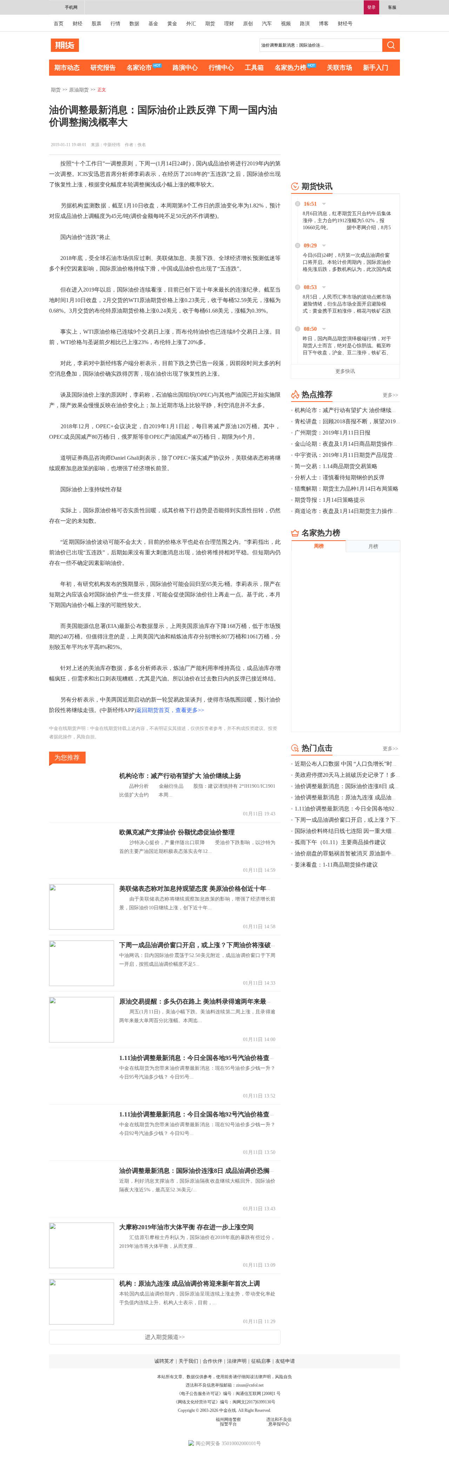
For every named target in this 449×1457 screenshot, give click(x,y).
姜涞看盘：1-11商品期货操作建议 (336, 865)
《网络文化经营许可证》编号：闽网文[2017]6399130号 (224, 1402)
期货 (210, 23)
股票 (96, 23)
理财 (229, 23)
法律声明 (237, 1361)
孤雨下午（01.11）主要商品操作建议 (340, 842)
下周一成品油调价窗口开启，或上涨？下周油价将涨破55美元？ (207, 945)
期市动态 (67, 67)
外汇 (191, 23)
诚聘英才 (164, 1361)
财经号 (345, 23)
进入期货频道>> (165, 1337)
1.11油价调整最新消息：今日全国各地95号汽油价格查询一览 (203, 1057)
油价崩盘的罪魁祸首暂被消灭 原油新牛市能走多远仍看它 (365, 853)
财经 (77, 23)
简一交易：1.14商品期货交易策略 (336, 466)
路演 (305, 23)
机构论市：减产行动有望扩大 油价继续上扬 (180, 775)
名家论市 (139, 67)
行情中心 (221, 67)
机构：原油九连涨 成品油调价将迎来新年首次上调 (189, 1283)
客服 (392, 7)
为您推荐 (67, 757)
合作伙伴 (212, 1361)
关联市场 (339, 67)
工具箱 (254, 67)
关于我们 (188, 1361)
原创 (248, 23)
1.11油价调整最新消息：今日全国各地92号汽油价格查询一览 (203, 1114)
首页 (58, 23)
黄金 (172, 23)
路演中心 (185, 67)
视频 (286, 23)
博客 (324, 23)
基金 (153, 23)
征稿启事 (261, 1361)
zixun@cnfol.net (249, 1385)
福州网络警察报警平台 (228, 1422)
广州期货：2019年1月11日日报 (332, 433)
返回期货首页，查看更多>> (170, 710)
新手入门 (375, 67)
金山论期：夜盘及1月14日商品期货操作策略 (349, 444)
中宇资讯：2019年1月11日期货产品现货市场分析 (355, 455)
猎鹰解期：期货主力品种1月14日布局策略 (346, 489)
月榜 (373, 546)
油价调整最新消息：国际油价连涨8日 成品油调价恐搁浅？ (200, 1170)
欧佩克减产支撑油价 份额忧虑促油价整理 (177, 832)
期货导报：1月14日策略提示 (330, 500)
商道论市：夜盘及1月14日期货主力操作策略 (349, 511)
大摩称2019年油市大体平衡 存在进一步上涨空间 (186, 1227)
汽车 (267, 23)
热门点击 (317, 748)
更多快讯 (345, 371)
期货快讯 (317, 186)
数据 (134, 23)
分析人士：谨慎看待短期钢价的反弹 (339, 477)
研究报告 (103, 67)
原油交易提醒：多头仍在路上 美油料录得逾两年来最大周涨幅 (205, 1001)
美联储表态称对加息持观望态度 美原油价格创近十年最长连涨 (205, 888)
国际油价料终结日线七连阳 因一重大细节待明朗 (354, 831)
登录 (371, 7)
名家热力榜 (290, 67)
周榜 (319, 546)
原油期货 (79, 90)
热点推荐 (317, 394)
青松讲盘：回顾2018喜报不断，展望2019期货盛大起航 (362, 421)
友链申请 (285, 1361)
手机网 (71, 7)
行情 (115, 23)
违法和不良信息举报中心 (278, 1422)
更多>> (390, 395)
